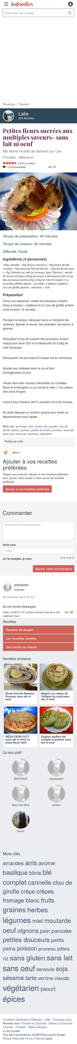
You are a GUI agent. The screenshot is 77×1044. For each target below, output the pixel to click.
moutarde (57, 933)
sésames (32, 434)
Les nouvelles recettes (21, 638)
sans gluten (27, 970)
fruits (47, 912)
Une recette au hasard (21, 647)
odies (22, 4)
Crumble (21, 1040)
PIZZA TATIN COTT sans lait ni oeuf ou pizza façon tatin (17, 752)
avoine (38, 426)
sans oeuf (8, 434)
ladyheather (56, 791)
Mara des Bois (20, 818)
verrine (45, 990)
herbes (37, 922)
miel (37, 933)
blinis (35, 885)
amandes (21, 426)
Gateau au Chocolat (60, 1036)
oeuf (9, 943)
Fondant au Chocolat (33, 1036)
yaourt (48, 1001)
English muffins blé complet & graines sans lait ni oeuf (56, 752)
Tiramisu (8, 1040)
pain (45, 943)
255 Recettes (26, 118)
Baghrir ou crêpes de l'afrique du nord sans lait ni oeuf (55, 703)
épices (15, 430)
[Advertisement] (38, 59)
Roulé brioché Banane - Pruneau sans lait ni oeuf (20, 703)
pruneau (57, 430)
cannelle (39, 895)
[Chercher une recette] (70, 13)
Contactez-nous (62, 1032)
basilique (15, 885)
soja (62, 981)
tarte (30, 990)
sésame (13, 990)
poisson (27, 961)
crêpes (45, 904)
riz (5, 971)
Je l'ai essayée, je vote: (17, 559)
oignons (27, 943)
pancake (62, 943)
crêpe (28, 904)
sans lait (68, 430)
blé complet (51, 426)
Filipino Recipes (37, 1040)
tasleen (56, 818)
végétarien (46, 434)
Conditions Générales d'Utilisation (23, 1032)
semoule (21, 434)
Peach (20, 844)
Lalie (24, 113)
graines (25, 430)
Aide (47, 1032)
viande (62, 990)
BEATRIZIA (20, 791)
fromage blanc (21, 913)
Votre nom (9, 545)
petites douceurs (41, 430)
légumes (17, 932)
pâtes (63, 961)
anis (30, 426)
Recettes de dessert (19, 629)
